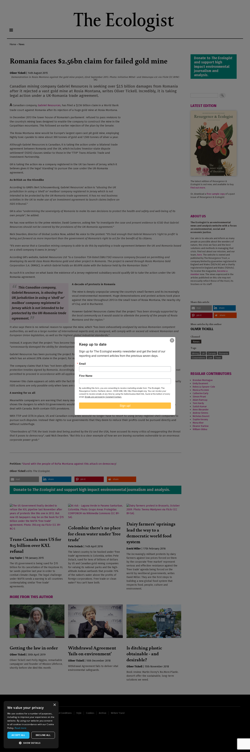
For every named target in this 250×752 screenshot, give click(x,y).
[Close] (172, 340)
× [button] (54, 705)
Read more (20, 728)
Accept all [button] (18, 735)
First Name (85, 375)
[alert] (31, 724)
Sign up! (125, 405)
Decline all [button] (43, 735)
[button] (31, 743)
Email (82, 363)
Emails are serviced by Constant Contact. (103, 396)
